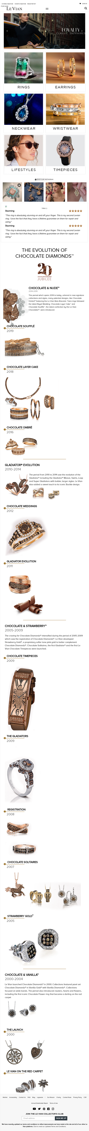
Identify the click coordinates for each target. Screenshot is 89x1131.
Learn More (12, 192)
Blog (33, 1097)
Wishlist (5, 1097)
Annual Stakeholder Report (39, 1103)
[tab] (24, 72)
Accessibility (13, 1097)
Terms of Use (54, 1103)
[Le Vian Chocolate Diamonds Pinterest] (44, 1109)
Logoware (40, 1097)
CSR (85, 1097)
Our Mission (50, 1097)
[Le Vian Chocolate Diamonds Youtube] (34, 1109)
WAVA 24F (44, 208)
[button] (7, 31)
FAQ (29, 1097)
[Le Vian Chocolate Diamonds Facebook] (48, 1109)
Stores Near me (7, 4)
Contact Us (22, 1097)
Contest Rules (67, 1097)
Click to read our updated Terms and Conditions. (49, 1126)
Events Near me (20, 4)
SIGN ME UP (61, 1118)
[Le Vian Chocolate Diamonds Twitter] (39, 1109)
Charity (58, 1097)
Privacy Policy (77, 1097)
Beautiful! (10, 210)
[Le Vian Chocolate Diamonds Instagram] (53, 1109)
